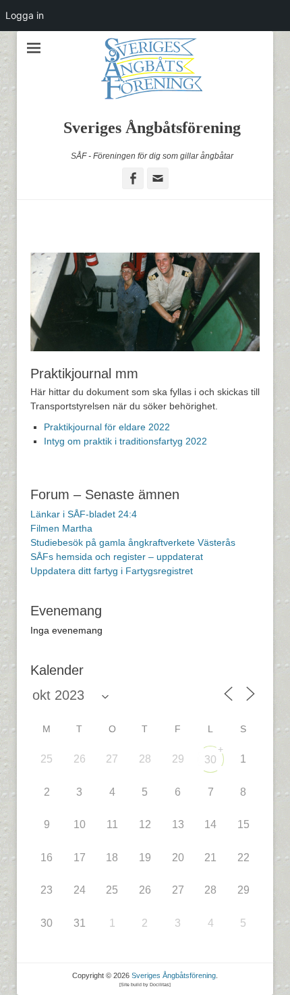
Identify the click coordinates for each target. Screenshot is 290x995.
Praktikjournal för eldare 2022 (107, 427)
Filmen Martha (61, 528)
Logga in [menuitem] (24, 15)
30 (210, 759)
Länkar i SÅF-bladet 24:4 (83, 514)
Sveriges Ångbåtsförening (152, 127)
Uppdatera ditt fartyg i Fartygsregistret (111, 570)
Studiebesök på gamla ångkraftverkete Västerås (132, 542)
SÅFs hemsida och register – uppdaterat (116, 556)
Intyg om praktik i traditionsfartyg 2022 (125, 441)
